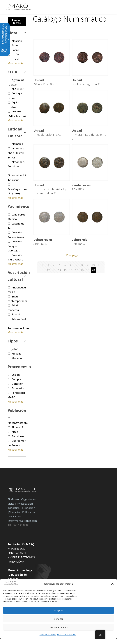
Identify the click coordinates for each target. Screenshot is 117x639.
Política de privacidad (66, 634)
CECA (12, 71)
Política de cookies (48, 634)
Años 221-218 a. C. (46, 82)
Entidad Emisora (15, 132)
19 (87, 270)
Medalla (16, 353)
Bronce (16, 45)
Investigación (25, 503)
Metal (13, 32)
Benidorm (18, 436)
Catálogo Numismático (69, 19)
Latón (15, 54)
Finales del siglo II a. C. (86, 82)
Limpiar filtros (17, 21)
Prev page (72, 255)
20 (93, 270)
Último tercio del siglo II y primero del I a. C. (50, 189)
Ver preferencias (58, 627)
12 (48, 270)
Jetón (15, 349)
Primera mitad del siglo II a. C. (89, 135)
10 (93, 264)
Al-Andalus (18, 89)
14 (59, 270)
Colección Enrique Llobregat (15, 246)
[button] (112, 583)
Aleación (17, 41)
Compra (16, 379)
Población (17, 410)
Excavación (18, 388)
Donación (17, 383)
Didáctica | (15, 508)
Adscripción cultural (17, 276)
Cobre (15, 50)
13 (53, 270)
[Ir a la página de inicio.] (18, 7)
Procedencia (17, 366)
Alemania (17, 144)
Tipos (13, 341)
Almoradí (17, 427)
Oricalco (16, 59)
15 (65, 270)
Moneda (17, 358)
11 (99, 264)
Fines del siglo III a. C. (47, 133)
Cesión (16, 374)
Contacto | (15, 512)
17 (76, 270)
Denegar (58, 618)
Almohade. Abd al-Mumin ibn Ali (16, 153)
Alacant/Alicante (18, 423)
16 (70, 270)
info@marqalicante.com (22, 520)
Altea (15, 432)
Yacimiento (17, 206)
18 (82, 270)
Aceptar (58, 610)
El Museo (13, 499)
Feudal (16, 314)
